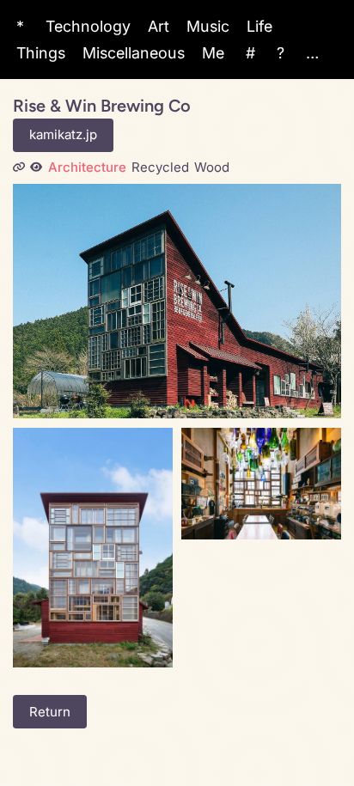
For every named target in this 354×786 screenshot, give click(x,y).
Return (49, 712)
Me (213, 53)
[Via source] (36, 167)
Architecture (87, 167)
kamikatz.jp (63, 134)
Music (207, 26)
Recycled (160, 167)
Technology (88, 26)
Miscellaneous (133, 53)
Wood (211, 167)
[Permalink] (19, 167)
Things (40, 53)
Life (259, 26)
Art (158, 26)
